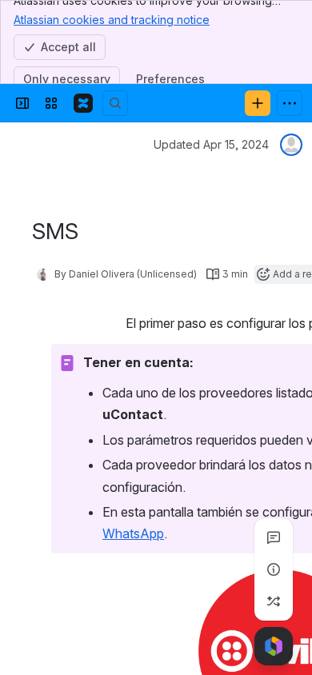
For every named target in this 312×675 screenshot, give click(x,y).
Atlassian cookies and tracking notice (112, 19)
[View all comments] (273, 537)
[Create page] (273, 601)
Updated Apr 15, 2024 (211, 144)
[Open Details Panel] (273, 569)
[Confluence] (83, 103)
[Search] (115, 103)
